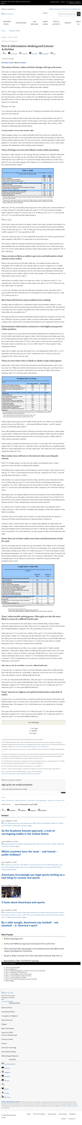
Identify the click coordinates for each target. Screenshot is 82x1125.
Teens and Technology (10, 41)
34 (19, 660)
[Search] (78, 14)
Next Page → (33, 733)
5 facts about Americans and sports (23, 902)
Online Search (10, 800)
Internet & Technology (9, 1048)
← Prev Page (33, 728)
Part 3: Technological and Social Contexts (19, 974)
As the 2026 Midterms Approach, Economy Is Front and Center (29, 944)
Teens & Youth (60, 800)
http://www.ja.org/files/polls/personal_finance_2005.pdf (32, 746)
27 (22, 164)
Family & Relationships (9, 1035)
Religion (4, 1024)
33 (53, 555)
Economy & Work (7, 1039)
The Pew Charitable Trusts (69, 1106)
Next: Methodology (33, 722)
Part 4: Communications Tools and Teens (19, 976)
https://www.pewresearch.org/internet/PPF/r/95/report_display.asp (20, 774)
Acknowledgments (11, 969)
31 (26, 426)
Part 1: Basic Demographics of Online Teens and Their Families (25, 971)
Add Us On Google (8, 59)
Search (45, 13)
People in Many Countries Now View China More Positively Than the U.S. (33, 956)
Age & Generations (8, 1028)
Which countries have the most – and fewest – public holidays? (30, 853)
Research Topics (7, 23)
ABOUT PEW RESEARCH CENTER (11, 1102)
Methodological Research (10, 1056)
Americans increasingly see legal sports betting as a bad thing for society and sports (33, 876)
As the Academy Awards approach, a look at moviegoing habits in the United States (28, 832)
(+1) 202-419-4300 (7, 1001)
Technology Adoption (41, 800)
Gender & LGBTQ (7, 1032)
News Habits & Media (9, 1052)
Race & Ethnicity (7, 1020)
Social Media (31, 800)
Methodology (10, 981)
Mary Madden (21, 63)
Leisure (4, 800)
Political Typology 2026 (13, 939)
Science (4, 1043)
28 (15, 209)
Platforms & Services (20, 800)
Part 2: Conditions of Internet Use (16, 972)
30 (26, 311)
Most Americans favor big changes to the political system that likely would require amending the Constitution (34, 950)
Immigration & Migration (10, 1016)
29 (26, 275)
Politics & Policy (7, 1008)
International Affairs (8, 1012)
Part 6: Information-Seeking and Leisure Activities (21, 979)
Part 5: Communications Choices (16, 977)
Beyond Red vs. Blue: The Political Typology (21, 961)
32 (30, 547)
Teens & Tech (51, 800)
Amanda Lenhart (8, 63)
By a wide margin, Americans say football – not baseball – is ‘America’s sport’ (30, 924)
